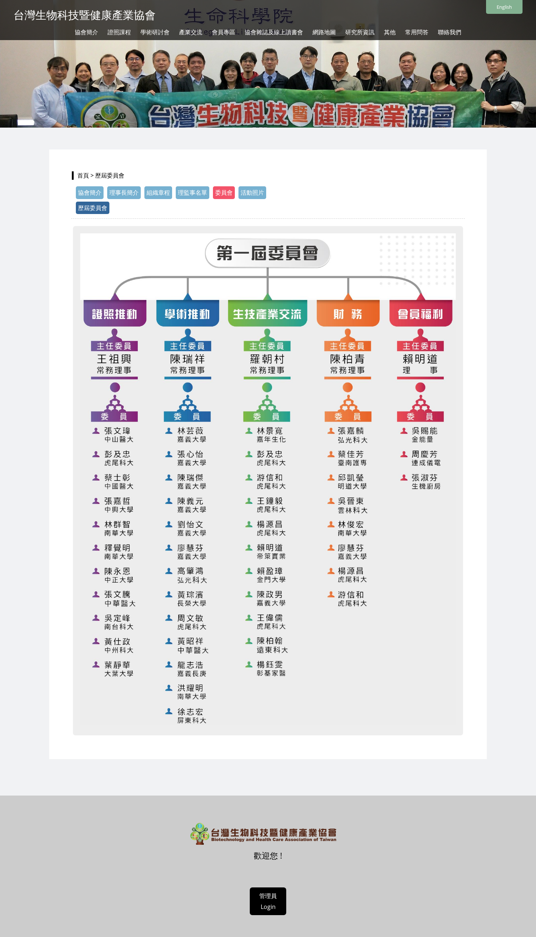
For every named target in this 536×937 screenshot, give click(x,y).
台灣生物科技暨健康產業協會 (84, 14)
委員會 (224, 192)
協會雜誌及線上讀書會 (274, 32)
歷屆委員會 (92, 208)
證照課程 (119, 32)
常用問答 (416, 32)
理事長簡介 (124, 192)
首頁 (83, 175)
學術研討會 (155, 32)
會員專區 (223, 32)
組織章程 (158, 192)
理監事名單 (192, 192)
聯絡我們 (449, 32)
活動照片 (252, 192)
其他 (390, 32)
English (504, 7)
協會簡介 (86, 32)
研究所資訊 (359, 32)
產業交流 (190, 32)
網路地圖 (324, 32)
